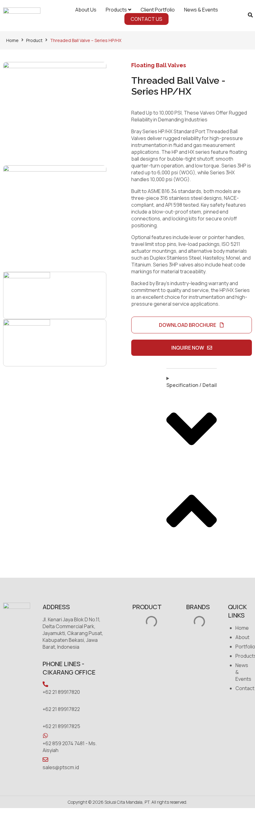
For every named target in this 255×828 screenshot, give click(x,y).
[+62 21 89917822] (45, 701)
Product (34, 40)
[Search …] (250, 15)
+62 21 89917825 (61, 726)
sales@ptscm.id (61, 767)
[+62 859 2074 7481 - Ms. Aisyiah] (45, 735)
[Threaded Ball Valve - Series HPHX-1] (54, 113)
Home (12, 40)
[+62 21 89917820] (45, 684)
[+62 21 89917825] (45, 718)
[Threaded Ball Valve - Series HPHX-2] (54, 217)
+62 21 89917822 (61, 709)
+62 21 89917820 (61, 692)
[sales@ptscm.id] (45, 759)
